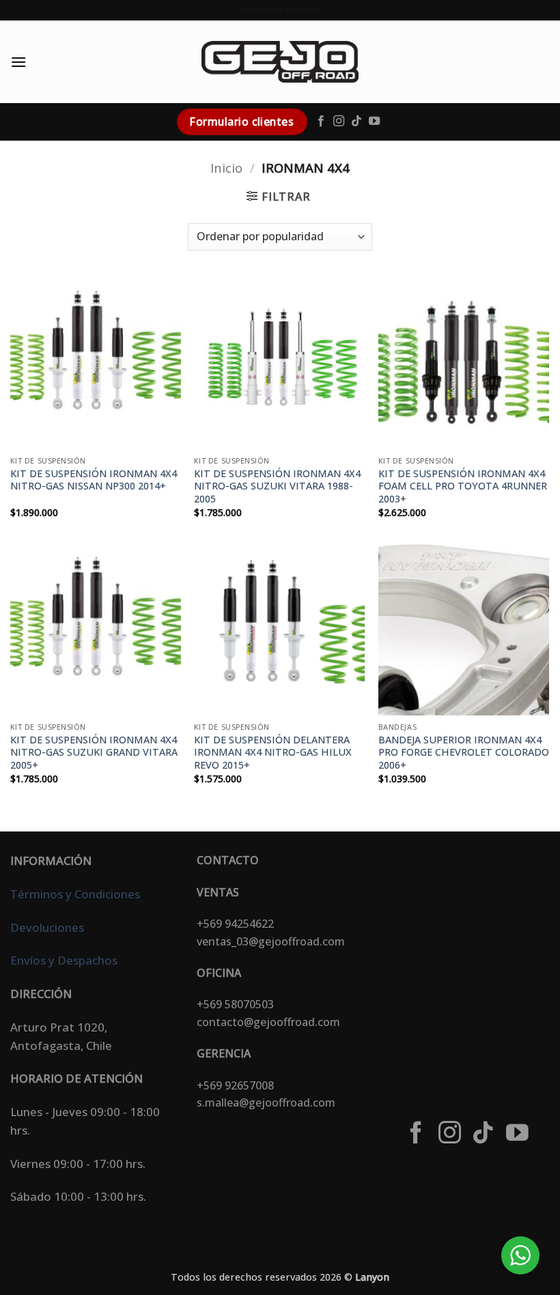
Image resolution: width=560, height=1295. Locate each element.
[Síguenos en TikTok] (356, 121)
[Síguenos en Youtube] (374, 121)
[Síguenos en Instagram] (338, 121)
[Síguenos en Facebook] (321, 121)
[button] (18, 62)
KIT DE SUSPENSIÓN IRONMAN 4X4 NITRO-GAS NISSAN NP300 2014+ (93, 480)
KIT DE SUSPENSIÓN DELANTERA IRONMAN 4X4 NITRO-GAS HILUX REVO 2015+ (273, 752)
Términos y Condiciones (75, 894)
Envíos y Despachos (63, 960)
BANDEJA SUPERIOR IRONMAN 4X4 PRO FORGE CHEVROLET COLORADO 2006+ (463, 752)
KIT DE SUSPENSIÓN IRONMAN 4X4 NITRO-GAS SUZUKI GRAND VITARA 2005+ (94, 752)
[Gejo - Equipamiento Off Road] (280, 61)
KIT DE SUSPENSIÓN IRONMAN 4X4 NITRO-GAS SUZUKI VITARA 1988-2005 (277, 486)
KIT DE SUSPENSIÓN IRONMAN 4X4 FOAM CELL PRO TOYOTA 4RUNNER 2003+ (462, 486)
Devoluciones (47, 927)
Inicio (226, 167)
